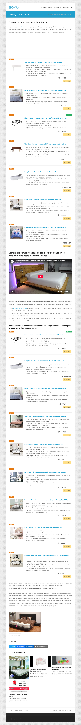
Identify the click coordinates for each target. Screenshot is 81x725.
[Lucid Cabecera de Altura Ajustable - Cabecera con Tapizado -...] (16, 95)
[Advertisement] (40, 46)
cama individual (21, 27)
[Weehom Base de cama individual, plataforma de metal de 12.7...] (16, 505)
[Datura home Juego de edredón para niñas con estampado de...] (16, 232)
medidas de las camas (20, 308)
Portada (50, 14)
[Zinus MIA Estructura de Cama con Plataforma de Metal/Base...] (16, 421)
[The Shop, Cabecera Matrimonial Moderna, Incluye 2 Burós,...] (16, 149)
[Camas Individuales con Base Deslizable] (62, 660)
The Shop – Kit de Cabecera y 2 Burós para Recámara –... (43, 62)
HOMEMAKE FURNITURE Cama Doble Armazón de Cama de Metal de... (46, 557)
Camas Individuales (15, 635)
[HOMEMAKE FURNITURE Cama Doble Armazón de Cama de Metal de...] (16, 560)
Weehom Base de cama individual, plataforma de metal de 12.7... (46, 500)
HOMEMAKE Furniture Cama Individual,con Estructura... (43, 200)
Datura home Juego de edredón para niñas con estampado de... (45, 227)
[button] (72, 7)
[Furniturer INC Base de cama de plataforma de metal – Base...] (16, 477)
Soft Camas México (14, 719)
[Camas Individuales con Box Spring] (19, 674)
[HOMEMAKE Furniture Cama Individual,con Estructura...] (16, 205)
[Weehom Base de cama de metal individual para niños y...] (16, 533)
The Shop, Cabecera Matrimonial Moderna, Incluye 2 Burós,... (45, 144)
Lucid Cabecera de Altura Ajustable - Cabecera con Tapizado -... (46, 90)
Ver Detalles (67, 81)
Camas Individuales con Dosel (19, 710)
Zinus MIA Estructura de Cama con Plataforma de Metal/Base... (45, 416)
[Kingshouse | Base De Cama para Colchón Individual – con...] (16, 177)
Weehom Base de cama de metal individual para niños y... (43, 528)
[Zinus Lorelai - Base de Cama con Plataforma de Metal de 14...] (16, 123)
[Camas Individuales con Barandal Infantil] (40, 661)
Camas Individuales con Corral (62, 710)
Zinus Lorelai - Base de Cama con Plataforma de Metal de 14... (45, 118)
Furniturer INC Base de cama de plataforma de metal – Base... (45, 472)
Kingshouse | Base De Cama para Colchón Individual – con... (44, 172)
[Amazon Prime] (68, 78)
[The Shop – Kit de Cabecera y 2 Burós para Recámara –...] (16, 67)
